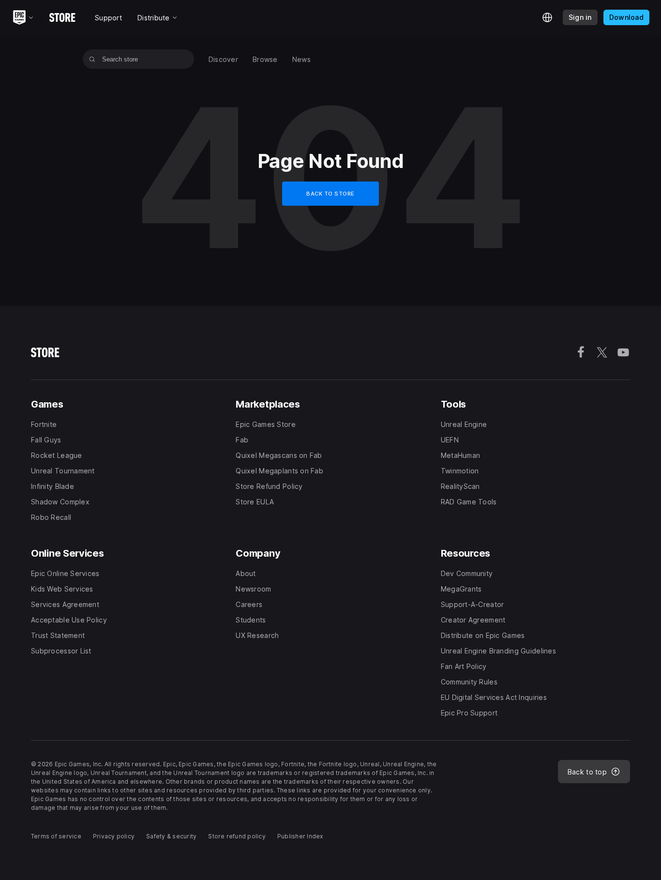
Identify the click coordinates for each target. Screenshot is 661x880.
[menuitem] (223, 59)
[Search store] (92, 59)
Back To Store (330, 193)
